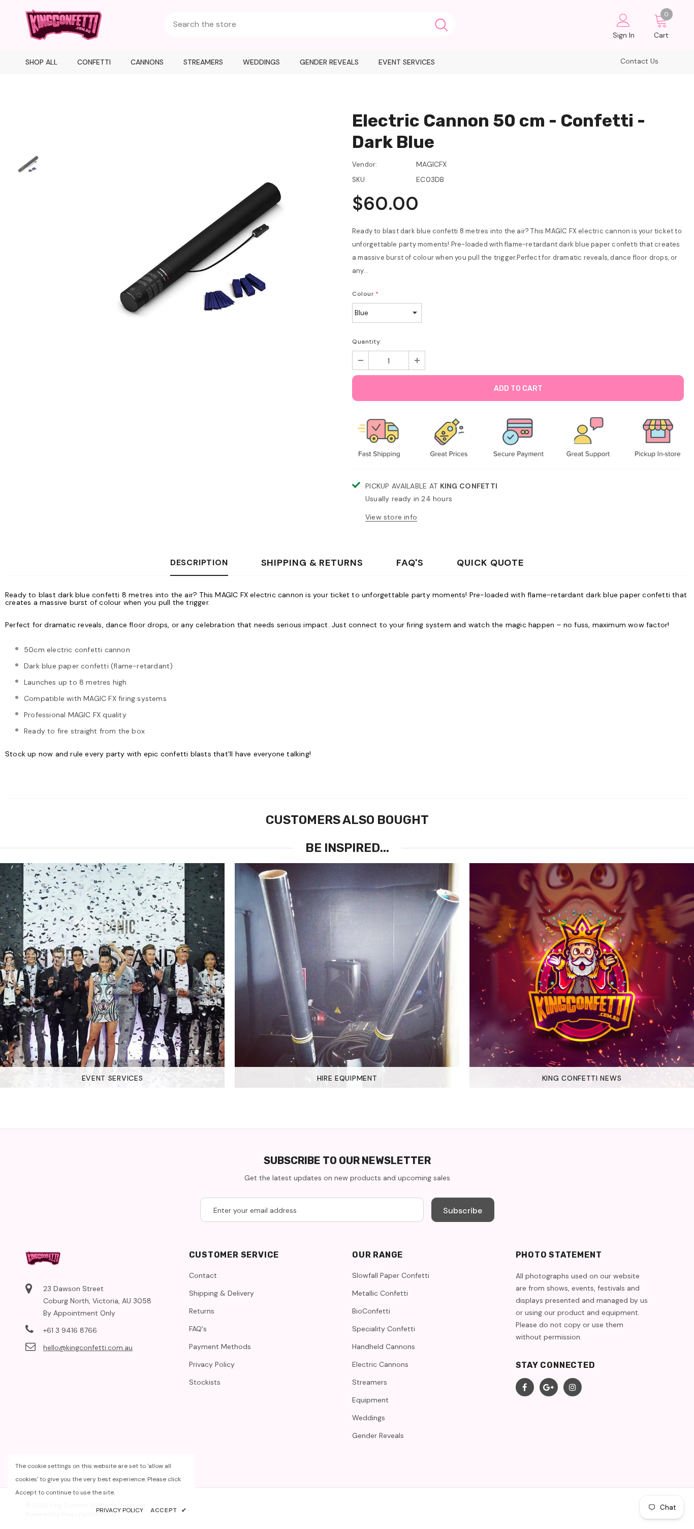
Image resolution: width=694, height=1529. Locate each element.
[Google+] (549, 1387)
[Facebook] (525, 1387)
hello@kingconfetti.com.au (88, 1347)
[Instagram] (572, 1387)
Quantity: (367, 342)
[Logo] (89, 24)
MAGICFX (431, 164)
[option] (199, 257)
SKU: (359, 179)
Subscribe (462, 1210)
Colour (365, 294)
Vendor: (364, 164)
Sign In (624, 35)
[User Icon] (623, 20)
